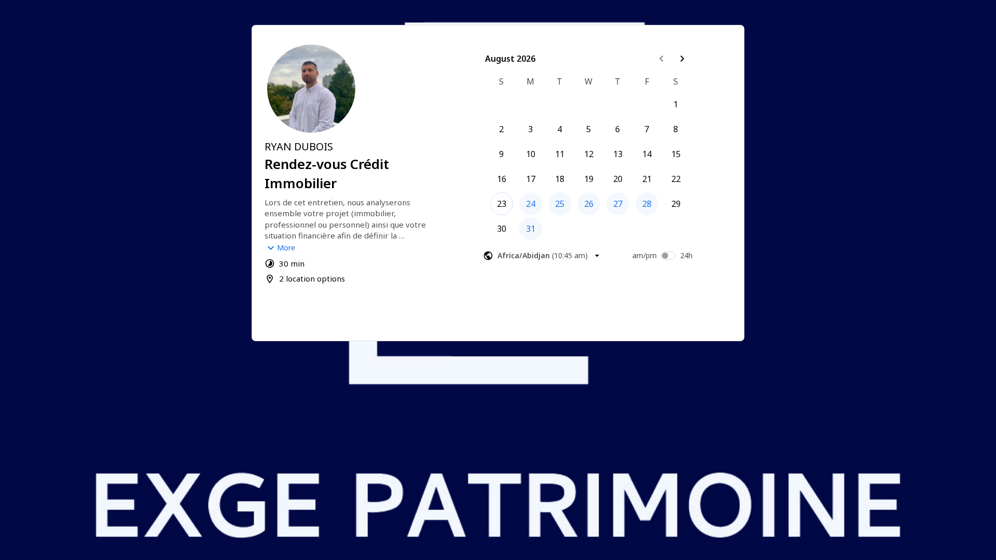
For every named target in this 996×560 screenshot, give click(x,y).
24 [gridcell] (530, 203)
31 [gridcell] (530, 228)
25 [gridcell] (559, 203)
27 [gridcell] (617, 203)
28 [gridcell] (647, 203)
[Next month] (682, 58)
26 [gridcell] (588, 203)
